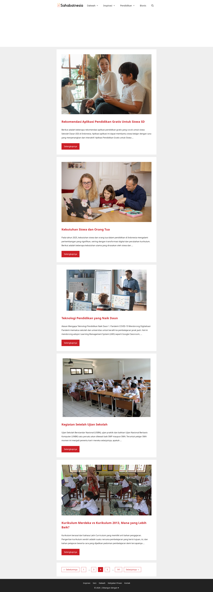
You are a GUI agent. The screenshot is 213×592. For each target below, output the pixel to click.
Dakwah (91, 5)
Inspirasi (107, 5)
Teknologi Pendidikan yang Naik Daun (90, 318)
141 (119, 569)
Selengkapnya (70, 146)
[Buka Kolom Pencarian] (152, 5)
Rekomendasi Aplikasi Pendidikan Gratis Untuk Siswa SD (103, 122)
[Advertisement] (106, 28)
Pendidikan (126, 5)
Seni (94, 583)
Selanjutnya (132, 569)
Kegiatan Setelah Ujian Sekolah (84, 424)
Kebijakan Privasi (115, 583)
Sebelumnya (70, 569)
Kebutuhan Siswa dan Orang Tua (86, 229)
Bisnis (143, 5)
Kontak (127, 583)
